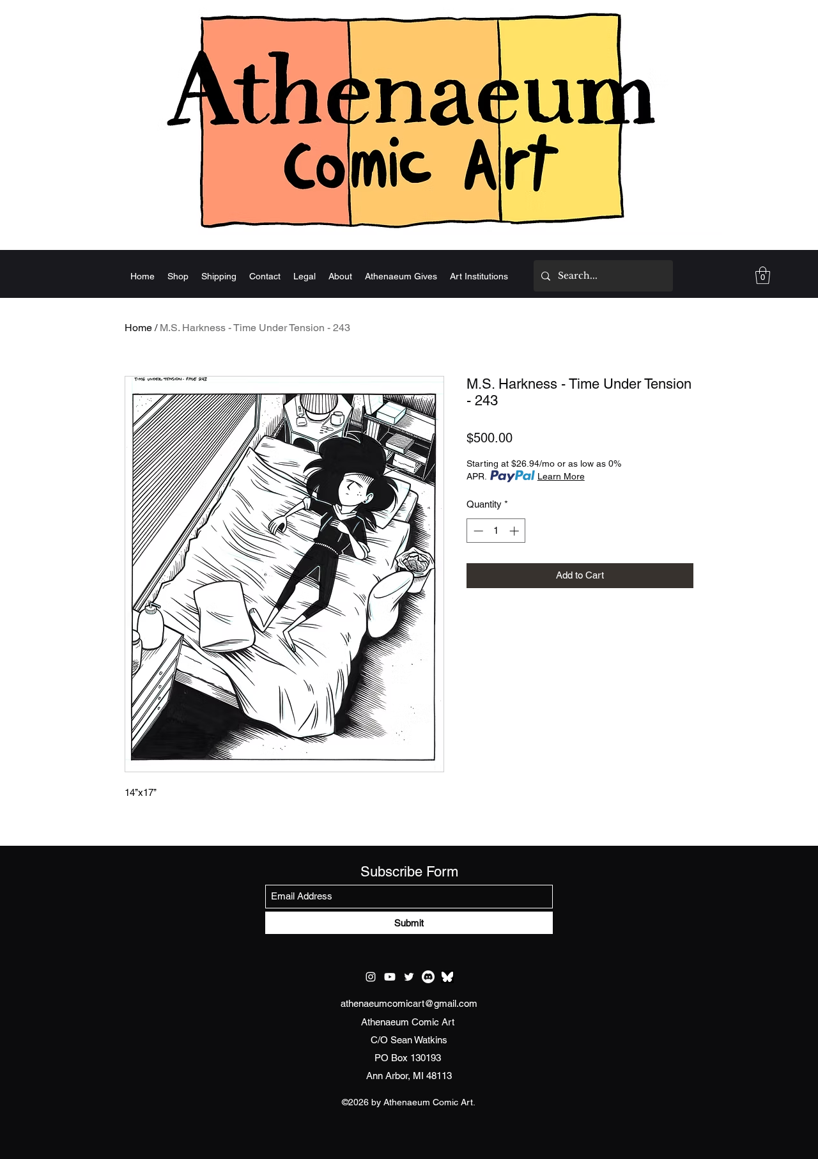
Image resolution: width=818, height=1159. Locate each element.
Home (138, 328)
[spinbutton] (496, 531)
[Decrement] (477, 531)
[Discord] (428, 976)
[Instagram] (370, 976)
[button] (762, 275)
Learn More (561, 476)
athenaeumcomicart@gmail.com (409, 1003)
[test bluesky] (447, 976)
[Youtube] (389, 976)
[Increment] (515, 531)
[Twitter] (409, 976)
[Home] (409, 119)
